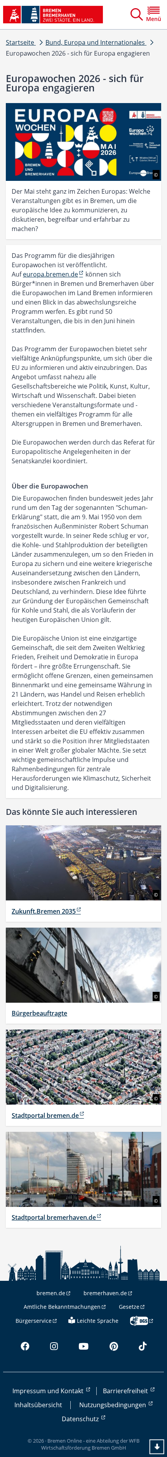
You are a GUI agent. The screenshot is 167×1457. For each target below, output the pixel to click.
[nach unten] (157, 1446)
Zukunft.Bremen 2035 (44, 911)
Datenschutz (81, 1419)
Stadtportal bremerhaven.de (54, 1217)
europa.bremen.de (50, 274)
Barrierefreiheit (126, 1391)
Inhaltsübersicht (38, 1405)
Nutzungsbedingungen (113, 1405)
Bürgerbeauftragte (39, 1013)
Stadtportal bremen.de (45, 1115)
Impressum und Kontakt (48, 1391)
